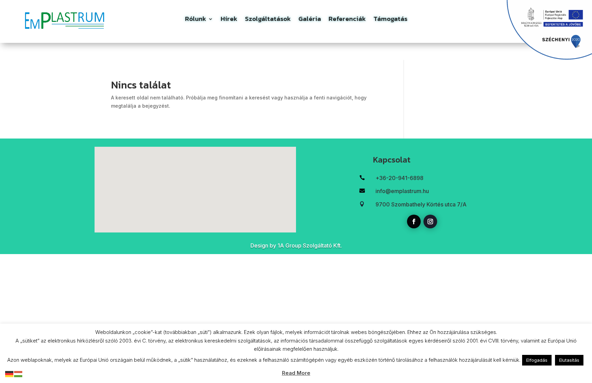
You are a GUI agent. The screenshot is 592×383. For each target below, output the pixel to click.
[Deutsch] (9, 373)
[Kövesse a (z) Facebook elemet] (414, 221)
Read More (296, 373)
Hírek (229, 20)
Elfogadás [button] (536, 360)
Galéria (309, 20)
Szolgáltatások (268, 20)
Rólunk (195, 20)
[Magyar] (18, 373)
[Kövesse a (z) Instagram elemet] (430, 221)
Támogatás (390, 20)
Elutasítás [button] (569, 360)
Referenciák (347, 20)
